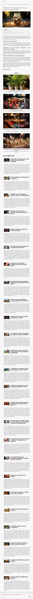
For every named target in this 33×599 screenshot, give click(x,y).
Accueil (3, 4)
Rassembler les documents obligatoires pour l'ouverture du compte (14, 32)
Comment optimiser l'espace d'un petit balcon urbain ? (18, 230)
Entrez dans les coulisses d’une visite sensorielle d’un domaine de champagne (19, 160)
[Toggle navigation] (3, 1)
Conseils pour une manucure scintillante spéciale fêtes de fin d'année (18, 264)
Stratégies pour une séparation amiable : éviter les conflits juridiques (19, 194)
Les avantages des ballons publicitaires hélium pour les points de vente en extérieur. (19, 458)
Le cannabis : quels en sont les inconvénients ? (18, 526)
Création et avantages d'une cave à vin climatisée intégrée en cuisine (19, 386)
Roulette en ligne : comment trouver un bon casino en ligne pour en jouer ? (16, 130)
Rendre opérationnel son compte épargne (10, 33)
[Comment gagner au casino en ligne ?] (16, 101)
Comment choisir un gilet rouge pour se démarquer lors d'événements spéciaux (19, 404)
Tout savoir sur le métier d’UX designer (18, 476)
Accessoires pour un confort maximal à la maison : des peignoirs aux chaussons (19, 440)
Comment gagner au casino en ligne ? (16, 109)
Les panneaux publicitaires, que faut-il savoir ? (19, 560)
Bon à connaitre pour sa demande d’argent (16, 90)
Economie (3, 594)
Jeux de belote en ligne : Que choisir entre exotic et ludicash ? (19, 492)
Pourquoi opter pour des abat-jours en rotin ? (19, 509)
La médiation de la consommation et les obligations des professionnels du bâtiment (16, 150)
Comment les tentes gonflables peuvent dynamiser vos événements (19, 300)
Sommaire (5, 29)
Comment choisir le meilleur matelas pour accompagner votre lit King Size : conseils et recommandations (19, 422)
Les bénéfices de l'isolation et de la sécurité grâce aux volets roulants (19, 369)
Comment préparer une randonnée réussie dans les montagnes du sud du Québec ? (19, 283)
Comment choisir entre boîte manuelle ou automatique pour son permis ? (19, 212)
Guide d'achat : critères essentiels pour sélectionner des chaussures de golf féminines (19, 352)
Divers (6, 4)
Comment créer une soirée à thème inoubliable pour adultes (19, 317)
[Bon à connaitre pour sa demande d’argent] (16, 82)
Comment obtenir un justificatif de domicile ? (19, 577)
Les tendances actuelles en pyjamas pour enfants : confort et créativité (19, 334)
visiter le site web (7, 45)
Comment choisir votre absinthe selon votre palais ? (20, 177)
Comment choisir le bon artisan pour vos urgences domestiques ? (19, 246)
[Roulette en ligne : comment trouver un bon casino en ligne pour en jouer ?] (16, 120)
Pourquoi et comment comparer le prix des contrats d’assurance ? (19, 543)
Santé (12, 594)
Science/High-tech (16, 594)
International (8, 594)
